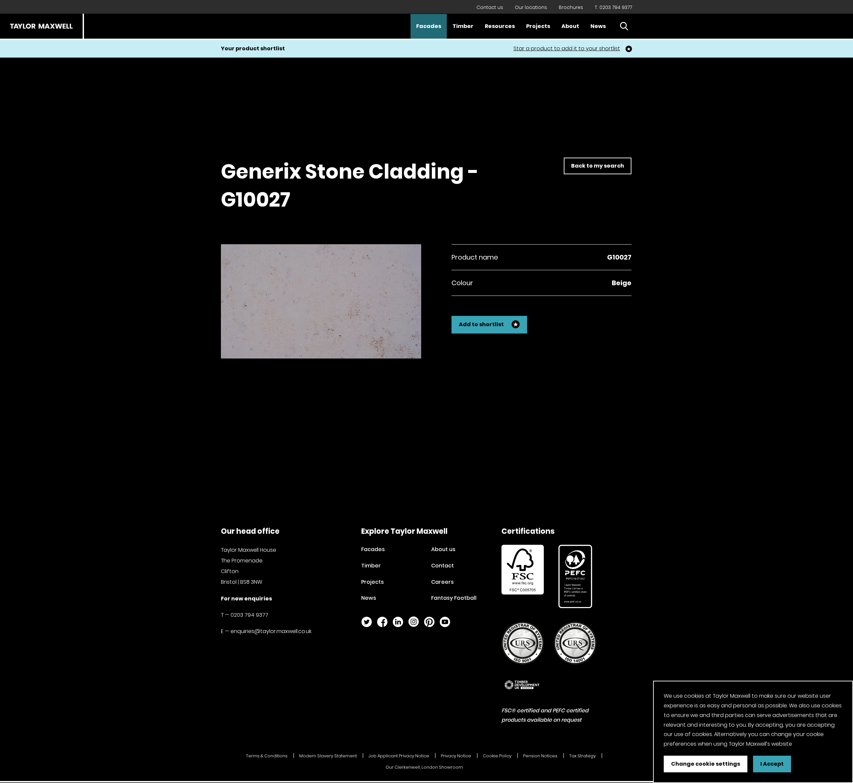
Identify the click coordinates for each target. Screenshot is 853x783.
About (570, 26)
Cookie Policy (497, 756)
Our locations (531, 7)
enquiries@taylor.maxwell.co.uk (271, 631)
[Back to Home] (41, 26)
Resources (500, 26)
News (598, 26)
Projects (538, 26)
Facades (428, 26)
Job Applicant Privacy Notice (399, 756)
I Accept (772, 764)
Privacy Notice (456, 756)
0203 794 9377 (249, 615)
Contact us (489, 7)
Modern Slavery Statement (328, 756)
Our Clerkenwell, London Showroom (424, 767)
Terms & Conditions (267, 756)
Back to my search (597, 166)
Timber (462, 26)
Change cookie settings (705, 764)
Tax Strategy (582, 756)
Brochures (571, 7)
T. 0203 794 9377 (613, 7)
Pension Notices (540, 756)
